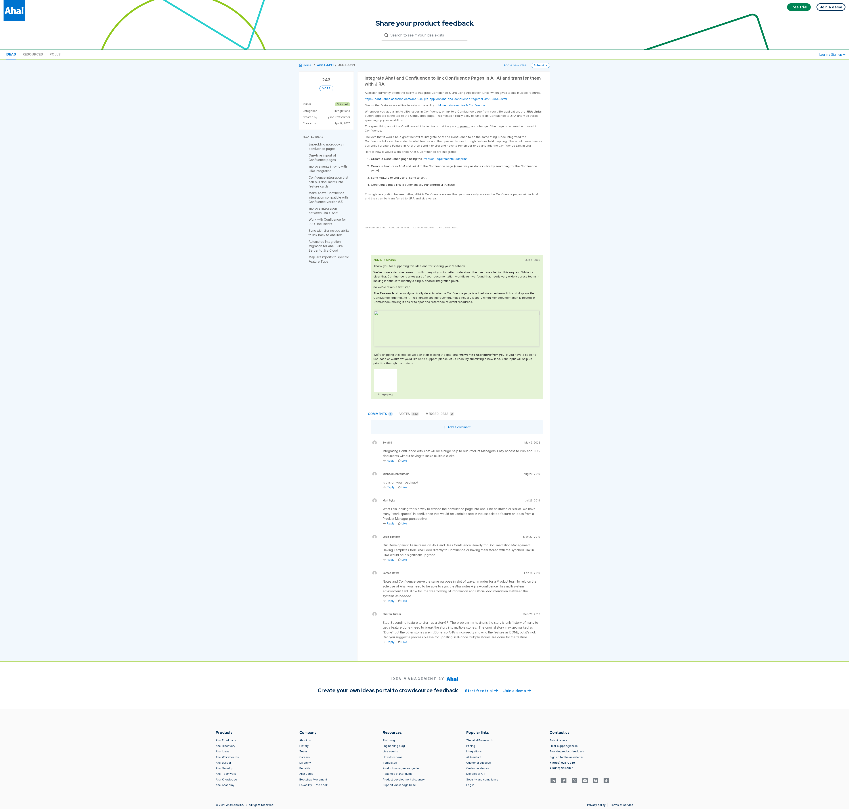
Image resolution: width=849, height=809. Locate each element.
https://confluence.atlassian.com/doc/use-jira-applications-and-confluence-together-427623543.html (436, 99)
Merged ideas (439, 414)
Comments (379, 414)
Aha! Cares (306, 773)
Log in (470, 785)
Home (307, 65)
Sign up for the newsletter (566, 757)
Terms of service (621, 805)
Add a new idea (514, 65)
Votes (408, 414)
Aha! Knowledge (226, 779)
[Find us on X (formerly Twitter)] (574, 780)
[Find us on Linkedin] (553, 780)
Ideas (11, 54)
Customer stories (477, 768)
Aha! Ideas (222, 751)
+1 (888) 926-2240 (562, 762)
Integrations (342, 111)
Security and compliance (482, 779)
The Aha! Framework (479, 740)
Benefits (304, 768)
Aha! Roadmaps (226, 740)
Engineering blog (394, 746)
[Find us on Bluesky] (595, 780)
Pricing (470, 746)
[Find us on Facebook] (563, 780)
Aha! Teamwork (226, 773)
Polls (55, 54)
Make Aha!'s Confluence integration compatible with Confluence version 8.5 (328, 197)
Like (404, 460)
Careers (304, 757)
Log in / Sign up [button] (831, 54)
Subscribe (540, 65)
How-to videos (392, 757)
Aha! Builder (223, 762)
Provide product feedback (567, 751)
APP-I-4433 (325, 65)
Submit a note (559, 740)
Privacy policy (596, 805)
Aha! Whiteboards (227, 757)
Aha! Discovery (225, 746)
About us (305, 740)
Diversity (305, 762)
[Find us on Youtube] (585, 780)
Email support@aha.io (564, 746)
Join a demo (517, 691)
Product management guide (401, 768)
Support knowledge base (399, 785)
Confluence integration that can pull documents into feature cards (328, 182)
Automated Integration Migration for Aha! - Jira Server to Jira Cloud (326, 246)
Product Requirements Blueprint (445, 159)
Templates (390, 762)
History (304, 746)
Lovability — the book (313, 785)
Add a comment (459, 427)
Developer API (475, 773)
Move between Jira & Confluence (461, 105)
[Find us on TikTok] (606, 780)
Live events (390, 751)
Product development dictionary (404, 779)
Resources (33, 54)
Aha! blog (389, 740)
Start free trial (481, 691)
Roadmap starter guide (398, 773)
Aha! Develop (224, 768)
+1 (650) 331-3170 (561, 768)
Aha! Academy (225, 785)
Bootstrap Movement (313, 779)
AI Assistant (473, 757)
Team (303, 751)
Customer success (478, 762)
